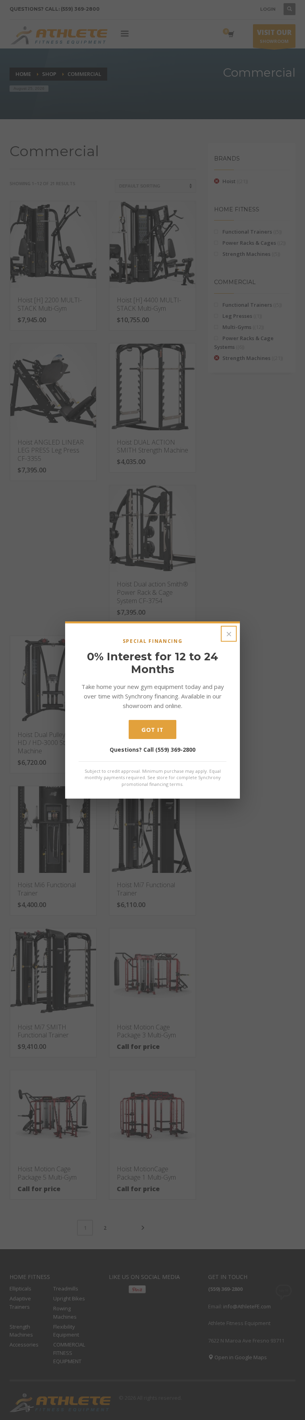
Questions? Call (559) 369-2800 (152, 749)
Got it (152, 729)
